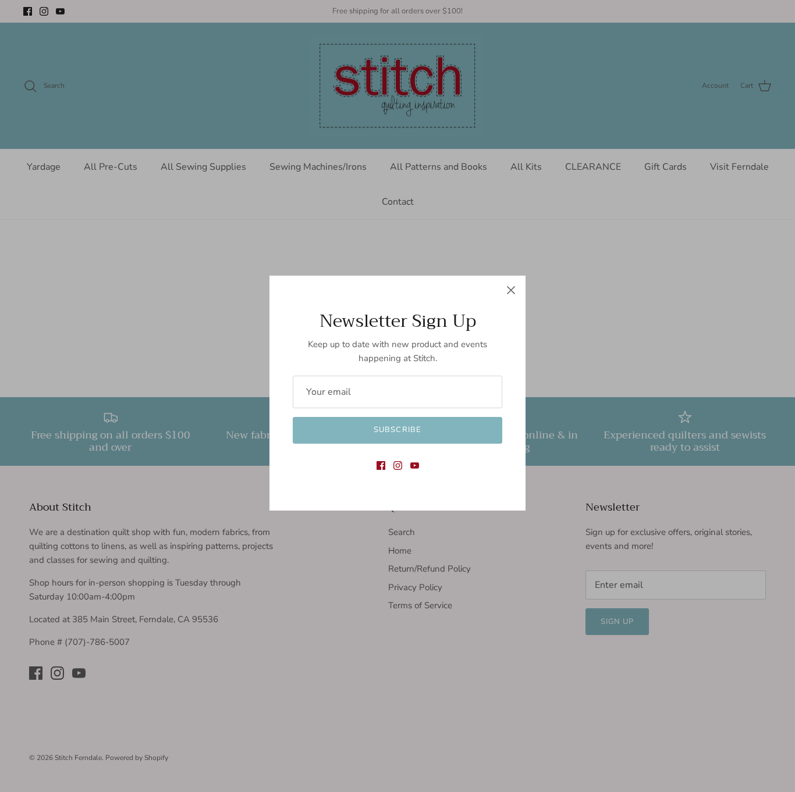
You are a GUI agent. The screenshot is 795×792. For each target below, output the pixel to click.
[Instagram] (397, 465)
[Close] (511, 290)
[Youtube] (414, 465)
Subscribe (397, 429)
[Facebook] (381, 465)
